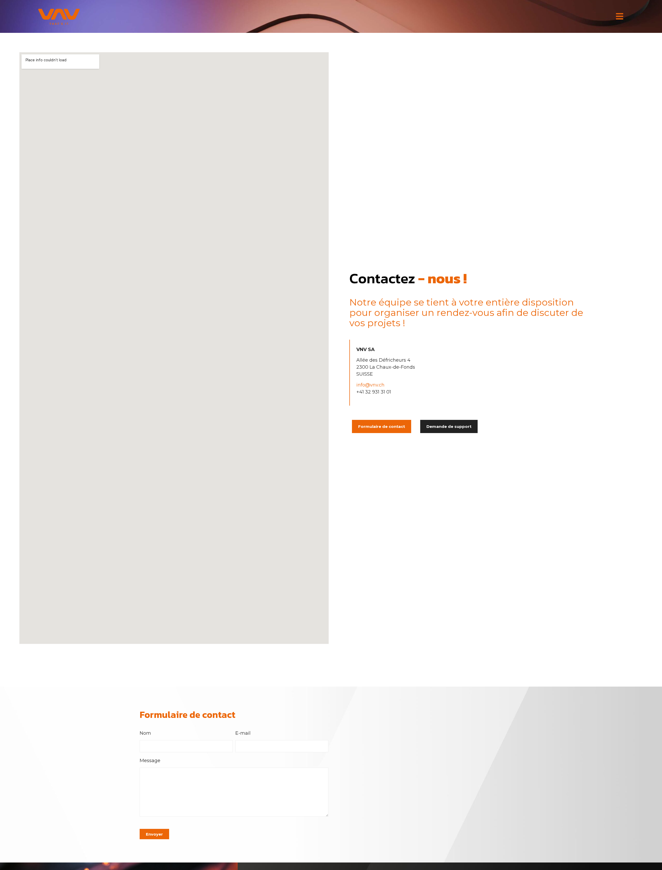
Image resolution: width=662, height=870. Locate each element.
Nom (145, 733)
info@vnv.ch (370, 385)
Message (150, 760)
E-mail (243, 733)
